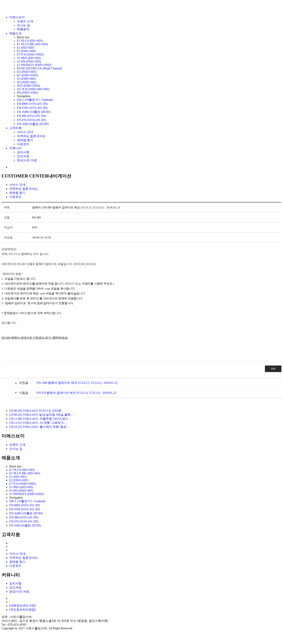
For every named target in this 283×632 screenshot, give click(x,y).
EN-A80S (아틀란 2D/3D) (33, 111)
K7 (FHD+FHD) (27, 75)
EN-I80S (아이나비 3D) (32, 103)
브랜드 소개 (25, 21)
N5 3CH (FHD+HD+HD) (33, 89)
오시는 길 (23, 25)
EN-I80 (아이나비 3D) (31, 115)
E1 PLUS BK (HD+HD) (32, 44)
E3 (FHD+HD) (26, 51)
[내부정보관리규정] (22, 605)
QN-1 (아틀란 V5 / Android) (35, 99)
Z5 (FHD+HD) (26, 78)
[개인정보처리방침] (22, 609)
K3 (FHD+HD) (26, 71)
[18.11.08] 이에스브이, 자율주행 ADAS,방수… (40, 418)
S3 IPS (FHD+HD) (29, 61)
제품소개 (15, 33)
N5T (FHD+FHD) (28, 85)
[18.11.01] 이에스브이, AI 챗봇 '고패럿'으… (38, 422)
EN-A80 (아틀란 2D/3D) (33, 124)
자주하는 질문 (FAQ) (31, 136)
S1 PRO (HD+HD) (29, 58)
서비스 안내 (25, 132)
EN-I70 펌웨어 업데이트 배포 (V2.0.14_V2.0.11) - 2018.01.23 (76, 392)
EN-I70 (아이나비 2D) (31, 120)
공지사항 (23, 152)
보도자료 (23, 156)
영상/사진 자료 (27, 160)
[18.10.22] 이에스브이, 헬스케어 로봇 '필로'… (39, 426)
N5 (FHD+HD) (26, 82)
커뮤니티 (15, 148)
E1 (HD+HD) (25, 47)
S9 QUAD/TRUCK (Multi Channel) (39, 68)
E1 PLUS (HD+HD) (30, 40)
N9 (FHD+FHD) (27, 92)
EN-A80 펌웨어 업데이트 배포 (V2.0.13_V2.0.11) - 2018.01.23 (77, 382)
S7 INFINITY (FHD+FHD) (34, 65)
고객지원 (15, 128)
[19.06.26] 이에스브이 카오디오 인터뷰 (35, 410)
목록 (273, 368)
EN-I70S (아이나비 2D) (32, 107)
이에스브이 (17, 17)
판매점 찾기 (25, 140)
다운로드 (23, 144)
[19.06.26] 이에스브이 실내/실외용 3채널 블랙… (41, 414)
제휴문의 (23, 29)
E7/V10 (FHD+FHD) (30, 54)
